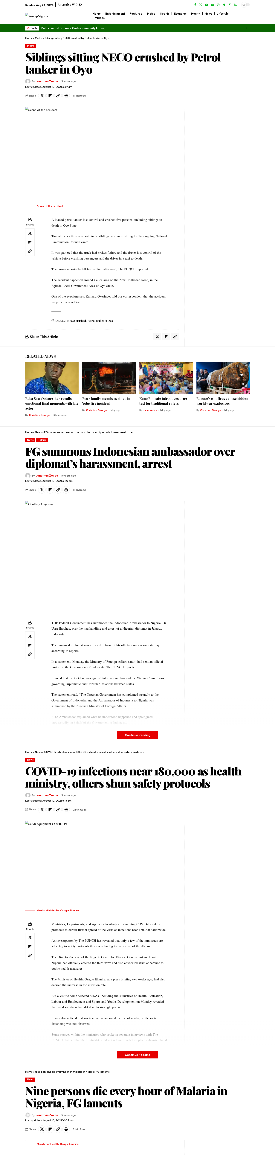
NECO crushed (76, 321)
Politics (42, 440)
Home (29, 38)
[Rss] (235, 5)
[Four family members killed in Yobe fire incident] (109, 378)
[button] (246, 28)
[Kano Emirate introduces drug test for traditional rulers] (166, 378)
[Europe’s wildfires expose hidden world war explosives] (223, 378)
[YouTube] (206, 5)
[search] (247, 16)
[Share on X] (42, 95)
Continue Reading (137, 735)
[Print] (66, 95)
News (38, 432)
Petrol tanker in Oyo (100, 321)
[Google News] (212, 5)
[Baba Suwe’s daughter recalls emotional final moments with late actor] (52, 378)
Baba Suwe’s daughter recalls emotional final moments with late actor (52, 403)
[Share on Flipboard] (50, 95)
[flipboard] (229, 5)
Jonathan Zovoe (47, 81)
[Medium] (224, 5)
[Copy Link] (58, 95)
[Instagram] (218, 5)
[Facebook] (195, 5)
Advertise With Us (70, 5)
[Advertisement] (210, 163)
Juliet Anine (150, 410)
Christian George (39, 415)
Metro (38, 38)
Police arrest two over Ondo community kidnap (73, 28)
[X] (200, 5)
